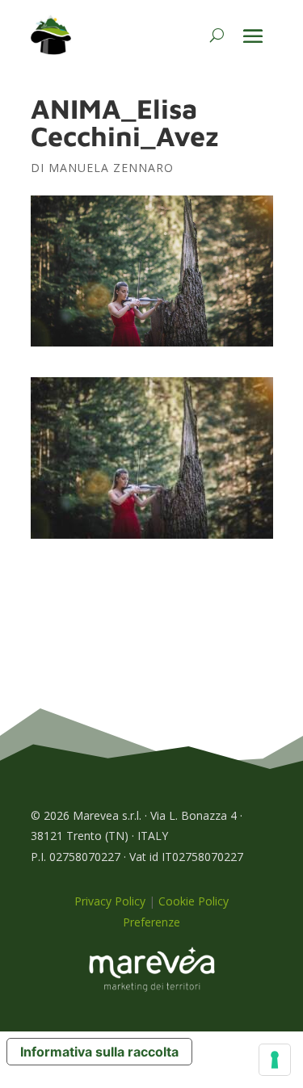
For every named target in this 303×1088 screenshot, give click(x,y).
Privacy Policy (109, 901)
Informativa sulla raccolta (99, 1052)
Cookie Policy (193, 901)
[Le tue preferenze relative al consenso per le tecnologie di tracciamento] (274, 1059)
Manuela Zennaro (111, 167)
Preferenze (151, 922)
